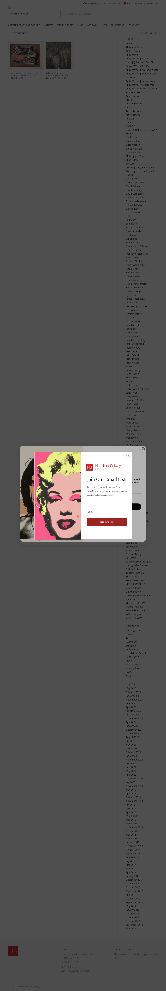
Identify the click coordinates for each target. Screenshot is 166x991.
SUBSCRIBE (107, 522)
